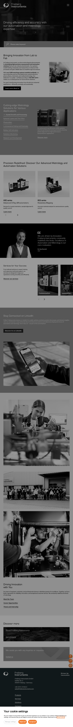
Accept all (32, 722)
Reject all (23, 722)
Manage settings (10, 722)
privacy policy (60, 717)
